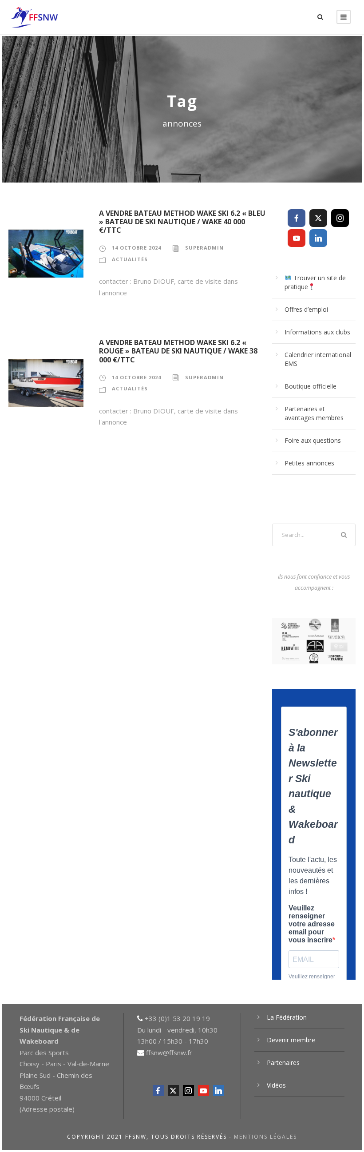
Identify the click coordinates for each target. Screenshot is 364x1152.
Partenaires (283, 1062)
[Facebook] (296, 218)
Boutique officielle (310, 386)
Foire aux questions (313, 440)
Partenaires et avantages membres (314, 413)
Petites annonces (309, 463)
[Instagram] (340, 218)
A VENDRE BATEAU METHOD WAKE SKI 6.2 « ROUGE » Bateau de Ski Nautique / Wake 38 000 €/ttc (178, 351)
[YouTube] (296, 238)
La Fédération (287, 1017)
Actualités (130, 259)
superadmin (204, 247)
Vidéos (276, 1085)
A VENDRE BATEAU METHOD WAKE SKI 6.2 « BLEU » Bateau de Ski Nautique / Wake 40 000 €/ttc (182, 221)
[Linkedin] (318, 238)
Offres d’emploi (306, 309)
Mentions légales (265, 1136)
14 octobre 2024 (136, 247)
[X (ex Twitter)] (318, 218)
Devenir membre (291, 1040)
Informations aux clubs (317, 332)
